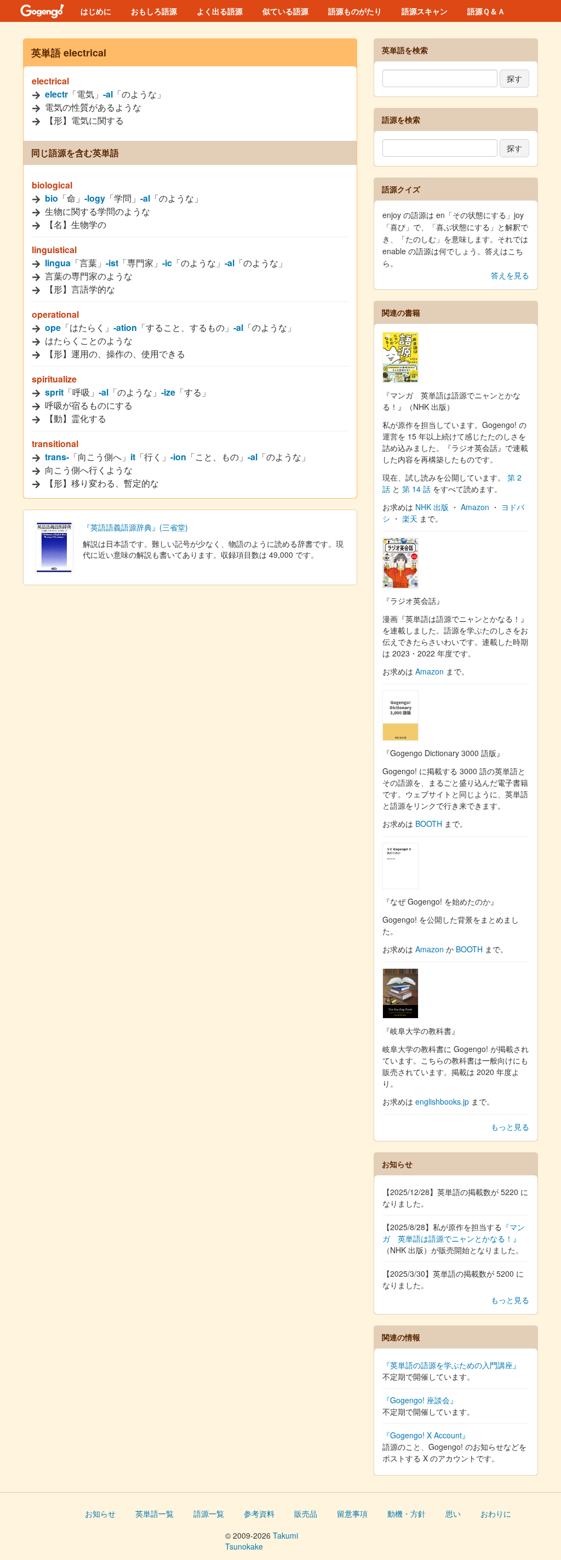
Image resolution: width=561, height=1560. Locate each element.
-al (108, 94)
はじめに (96, 10)
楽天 (409, 518)
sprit (54, 392)
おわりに (495, 1513)
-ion (178, 456)
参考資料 (259, 1513)
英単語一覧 (154, 1513)
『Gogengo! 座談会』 (419, 1400)
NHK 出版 (432, 506)
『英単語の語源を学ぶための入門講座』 (451, 1364)
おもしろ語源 (154, 10)
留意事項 (352, 1513)
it (132, 456)
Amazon (475, 506)
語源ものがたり (355, 10)
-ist (112, 262)
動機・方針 (406, 1513)
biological (52, 185)
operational (55, 314)
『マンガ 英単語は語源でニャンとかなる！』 (453, 1232)
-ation (125, 327)
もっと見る (510, 1126)
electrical (50, 81)
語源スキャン (425, 10)
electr (56, 94)
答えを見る (510, 275)
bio (51, 198)
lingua (58, 262)
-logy (94, 198)
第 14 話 (416, 488)
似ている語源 (285, 10)
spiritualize (54, 379)
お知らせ (100, 1513)
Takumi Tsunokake (261, 1541)
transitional (55, 443)
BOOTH (428, 823)
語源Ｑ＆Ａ (486, 10)
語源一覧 (208, 1513)
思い (453, 1513)
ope (53, 327)
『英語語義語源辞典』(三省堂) (135, 527)
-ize (168, 392)
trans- (57, 456)
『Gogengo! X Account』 (426, 1435)
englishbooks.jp (442, 1101)
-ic (167, 262)
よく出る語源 (220, 10)
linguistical (54, 249)
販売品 (305, 1513)
